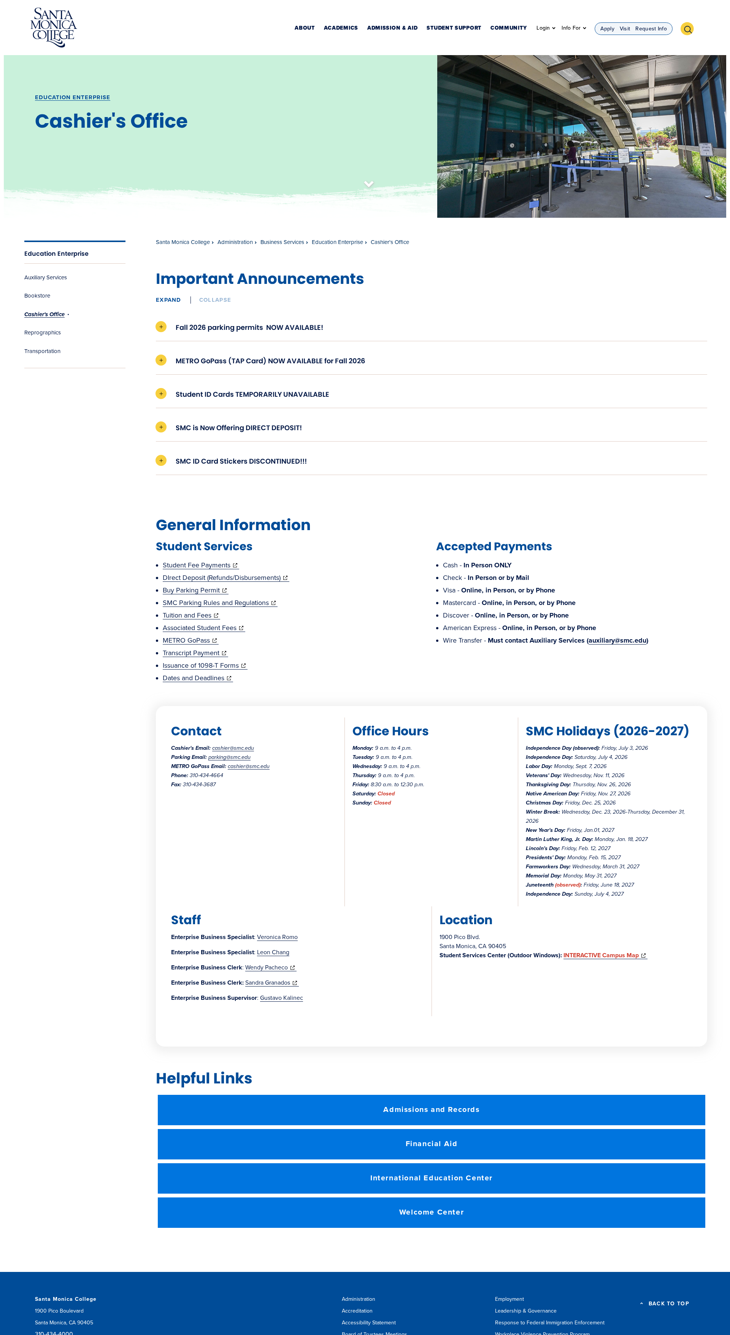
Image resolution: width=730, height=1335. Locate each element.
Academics (341, 28)
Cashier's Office (44, 314)
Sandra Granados (272, 983)
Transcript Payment (195, 653)
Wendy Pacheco (271, 967)
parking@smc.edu (229, 757)
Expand (168, 299)
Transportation (42, 351)
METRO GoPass (191, 640)
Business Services (282, 242)
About (305, 28)
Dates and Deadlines (198, 678)
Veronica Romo (277, 937)
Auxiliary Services (45, 277)
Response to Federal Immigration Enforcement (550, 1322)
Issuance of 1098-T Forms (205, 665)
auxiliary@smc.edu (617, 640)
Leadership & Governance (526, 1311)
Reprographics (42, 332)
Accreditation (357, 1311)
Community (508, 28)
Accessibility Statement (369, 1322)
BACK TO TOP (669, 1304)
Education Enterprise (72, 97)
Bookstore (37, 295)
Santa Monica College (183, 242)
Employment (509, 1299)
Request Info (651, 28)
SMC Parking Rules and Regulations (220, 603)
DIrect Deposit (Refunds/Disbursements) (226, 577)
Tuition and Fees (191, 615)
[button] (690, 27)
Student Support (454, 28)
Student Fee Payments (201, 565)
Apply (607, 28)
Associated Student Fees (204, 628)
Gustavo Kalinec (281, 998)
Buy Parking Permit (196, 590)
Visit (625, 28)
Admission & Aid (392, 28)
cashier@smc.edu (233, 748)
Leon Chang (273, 952)
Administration (235, 242)
